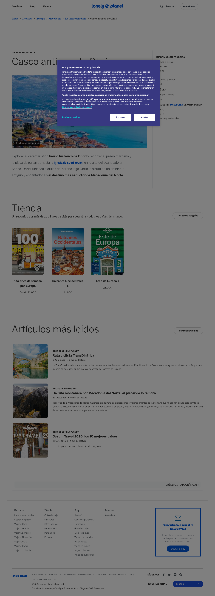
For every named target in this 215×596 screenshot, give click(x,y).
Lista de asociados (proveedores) (77, 107)
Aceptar (144, 117)
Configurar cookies (71, 117)
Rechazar (120, 117)
